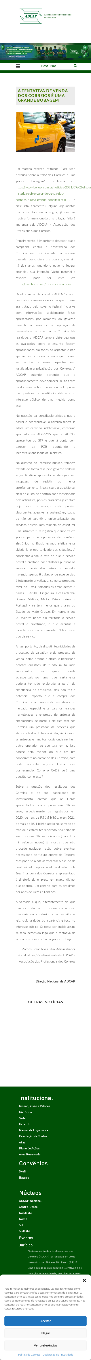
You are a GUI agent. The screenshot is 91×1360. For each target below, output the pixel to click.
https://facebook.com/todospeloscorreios (44, 284)
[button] (84, 1280)
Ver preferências (45, 1345)
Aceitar (45, 1321)
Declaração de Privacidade (57, 1354)
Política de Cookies (29, 1354)
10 (63, 1037)
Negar (45, 1333)
